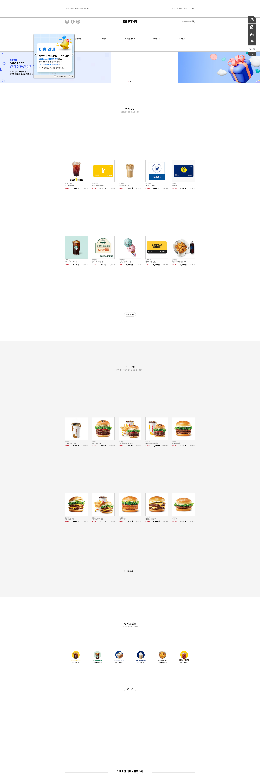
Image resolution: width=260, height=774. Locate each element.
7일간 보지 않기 (61, 76)
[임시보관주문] (252, 34)
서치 (193, 21)
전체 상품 (78, 38)
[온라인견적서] (252, 27)
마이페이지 (156, 38)
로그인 (173, 9)
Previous (35, 54)
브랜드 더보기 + (130, 689)
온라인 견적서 (130, 38)
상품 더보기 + (130, 314)
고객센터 (192, 9)
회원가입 (179, 9)
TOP (252, 54)
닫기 (71, 76)
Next (71, 54)
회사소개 (186, 9)
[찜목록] (252, 41)
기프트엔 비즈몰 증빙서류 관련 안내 (79, 9)
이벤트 (104, 38)
